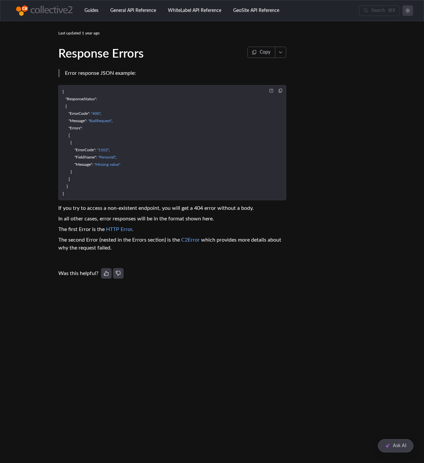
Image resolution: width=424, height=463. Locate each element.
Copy (265, 52)
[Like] (106, 273)
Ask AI (399, 445)
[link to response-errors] (55, 54)
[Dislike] (118, 273)
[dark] (407, 10)
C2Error (190, 240)
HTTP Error (119, 229)
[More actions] (280, 52)
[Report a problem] (271, 91)
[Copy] (281, 91)
